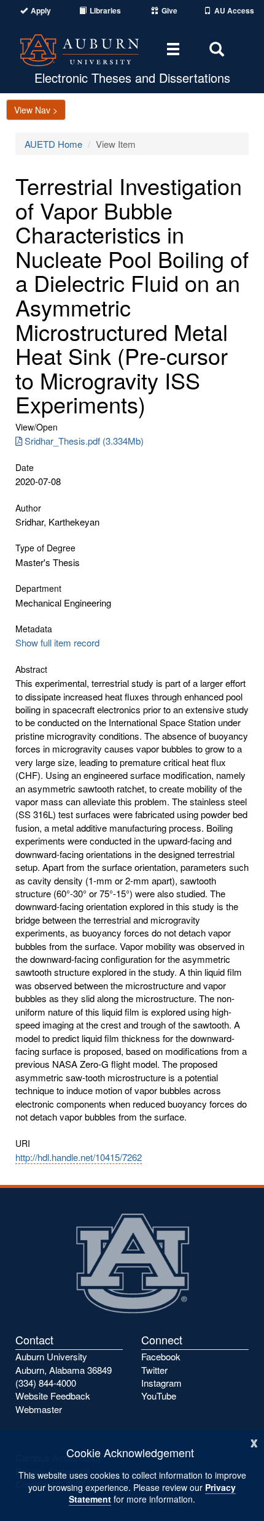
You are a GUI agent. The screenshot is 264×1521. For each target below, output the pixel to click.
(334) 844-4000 (45, 1382)
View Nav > (36, 110)
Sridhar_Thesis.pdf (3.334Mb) (84, 440)
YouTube (158, 1395)
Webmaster (38, 1409)
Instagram (161, 1382)
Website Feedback (52, 1395)
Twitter (154, 1369)
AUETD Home (53, 143)
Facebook (161, 1356)
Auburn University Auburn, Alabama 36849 (63, 1363)
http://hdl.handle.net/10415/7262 (78, 1157)
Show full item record (57, 642)
